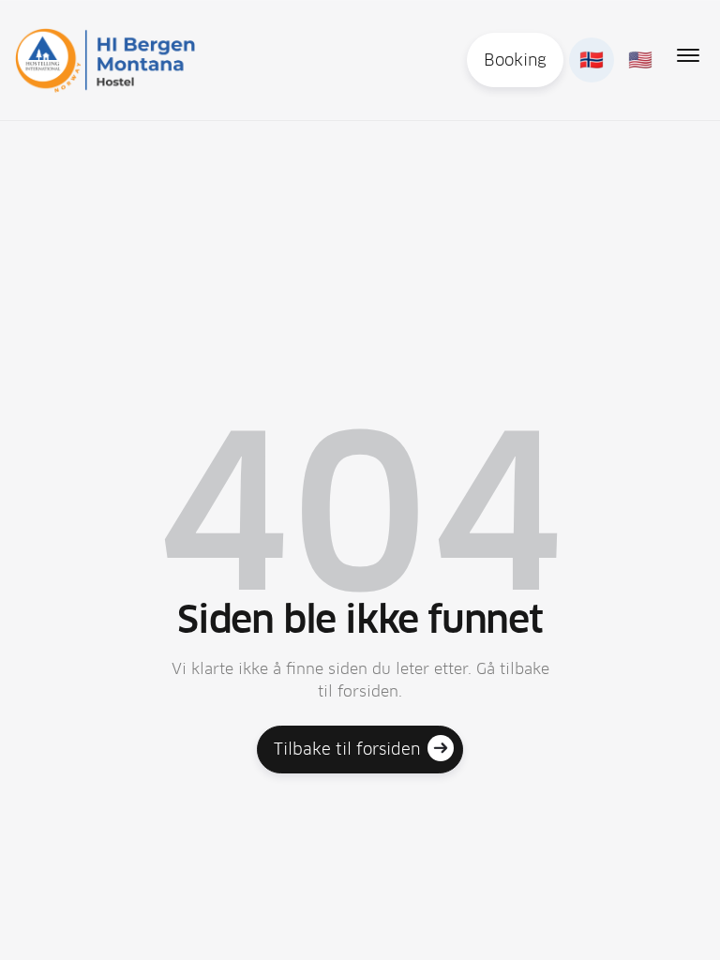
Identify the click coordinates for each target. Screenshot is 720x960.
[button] (688, 55)
